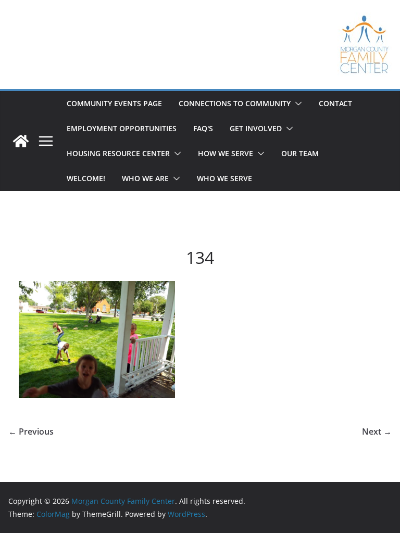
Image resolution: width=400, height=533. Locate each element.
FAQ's (203, 128)
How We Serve (225, 153)
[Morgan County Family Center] (20, 141)
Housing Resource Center (118, 153)
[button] (296, 103)
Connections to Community (235, 103)
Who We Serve (224, 178)
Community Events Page (114, 103)
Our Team (300, 153)
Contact (335, 103)
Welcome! (86, 178)
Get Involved (256, 128)
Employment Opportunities (122, 128)
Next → (377, 431)
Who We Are (145, 178)
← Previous (31, 431)
